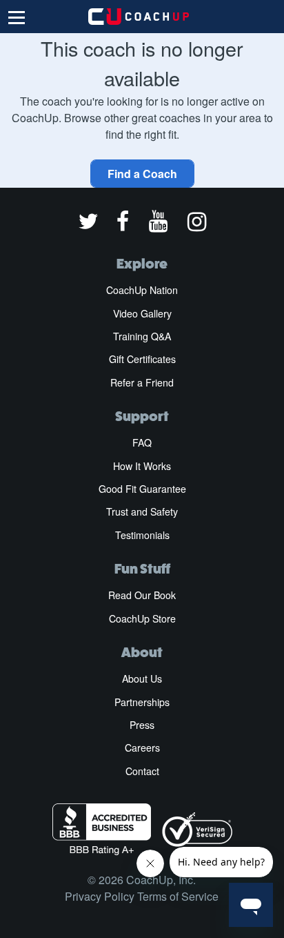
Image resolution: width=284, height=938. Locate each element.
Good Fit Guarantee (142, 489)
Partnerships (142, 702)
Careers (142, 747)
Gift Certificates (142, 359)
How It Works (142, 466)
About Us (142, 678)
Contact (142, 771)
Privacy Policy (99, 896)
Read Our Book (142, 595)
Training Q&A (142, 336)
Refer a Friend (142, 382)
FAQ (142, 442)
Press (142, 725)
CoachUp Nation (142, 290)
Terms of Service (178, 896)
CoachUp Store (142, 618)
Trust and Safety (142, 511)
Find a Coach (142, 174)
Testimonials (142, 535)
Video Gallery (142, 313)
